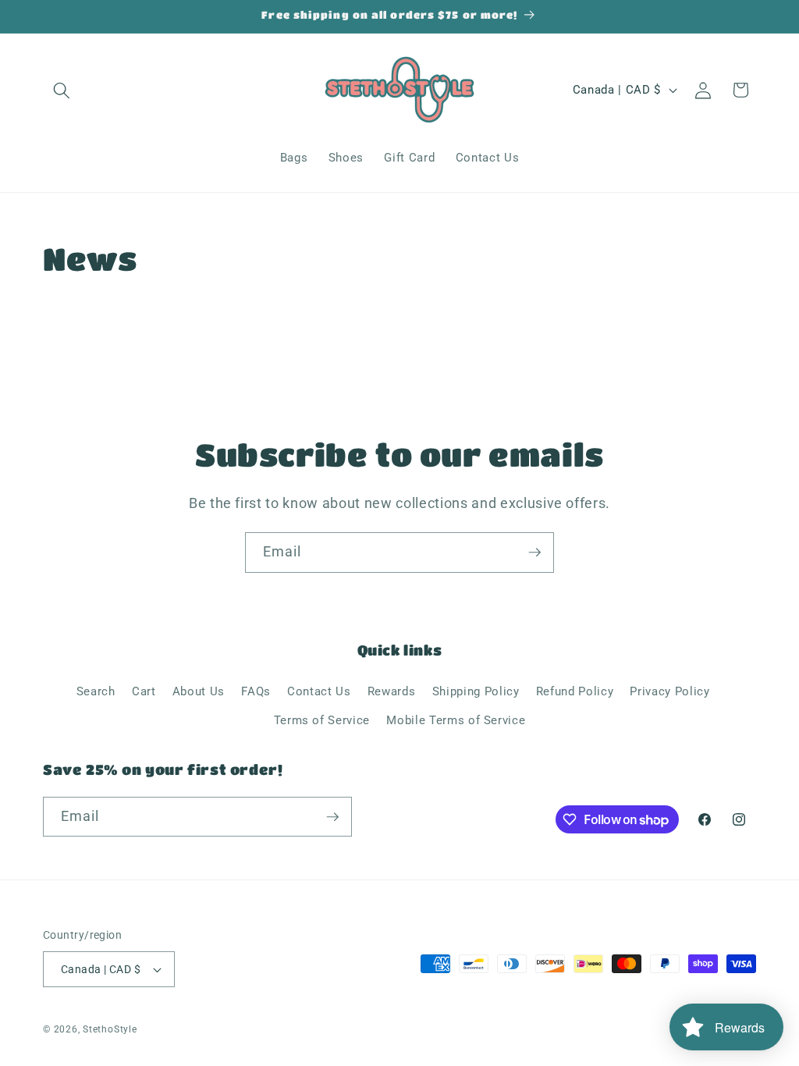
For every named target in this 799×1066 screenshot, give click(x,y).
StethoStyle (110, 1029)
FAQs (256, 691)
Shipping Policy (476, 691)
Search (95, 691)
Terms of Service (322, 720)
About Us (198, 691)
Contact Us (319, 691)
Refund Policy (575, 691)
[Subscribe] (534, 552)
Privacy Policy (669, 691)
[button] (61, 89)
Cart (144, 691)
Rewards (392, 691)
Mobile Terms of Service (455, 720)
